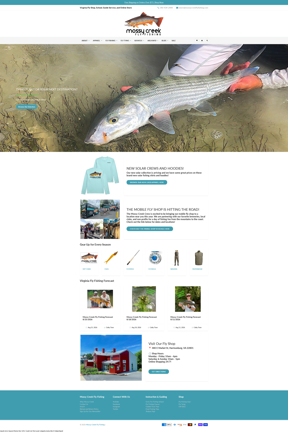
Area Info (151, 41)
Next (285, 99)
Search (82, 407)
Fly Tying (125, 41)
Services (138, 41)
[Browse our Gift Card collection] (89, 255)
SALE (174, 41)
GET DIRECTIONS (159, 372)
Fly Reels (152, 269)
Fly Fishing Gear (185, 402)
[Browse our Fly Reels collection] (155, 258)
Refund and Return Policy (89, 409)
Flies (107, 269)
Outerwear (197, 269)
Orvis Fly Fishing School (155, 402)
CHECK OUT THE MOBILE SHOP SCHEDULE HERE (150, 229)
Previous (3, 99)
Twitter (115, 409)
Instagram (116, 407)
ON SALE (182, 407)
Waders (173, 269)
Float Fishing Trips (152, 409)
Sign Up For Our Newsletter (90, 411)
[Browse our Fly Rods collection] (133, 258)
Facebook (116, 404)
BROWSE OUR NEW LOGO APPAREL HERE (147, 182)
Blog (164, 41)
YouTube (116, 402)
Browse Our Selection (144, 107)
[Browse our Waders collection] (177, 258)
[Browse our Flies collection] (111, 258)
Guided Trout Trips (152, 407)
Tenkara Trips (150, 411)
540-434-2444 (166, 7)
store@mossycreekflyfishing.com (193, 7)
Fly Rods (130, 269)
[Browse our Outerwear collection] (199, 258)
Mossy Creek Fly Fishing (95, 425)
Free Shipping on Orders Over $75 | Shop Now (144, 2)
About (85, 41)
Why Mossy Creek (87, 402)
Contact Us (84, 404)
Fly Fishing (110, 41)
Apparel (96, 41)
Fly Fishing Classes (153, 404)
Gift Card (87, 269)
